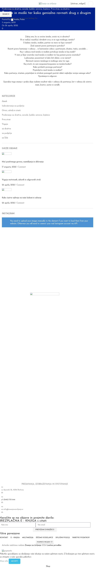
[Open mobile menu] (90, 3)
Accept (14, 561)
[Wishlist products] (7, 3)
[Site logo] (47, 4)
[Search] (3, 3)
